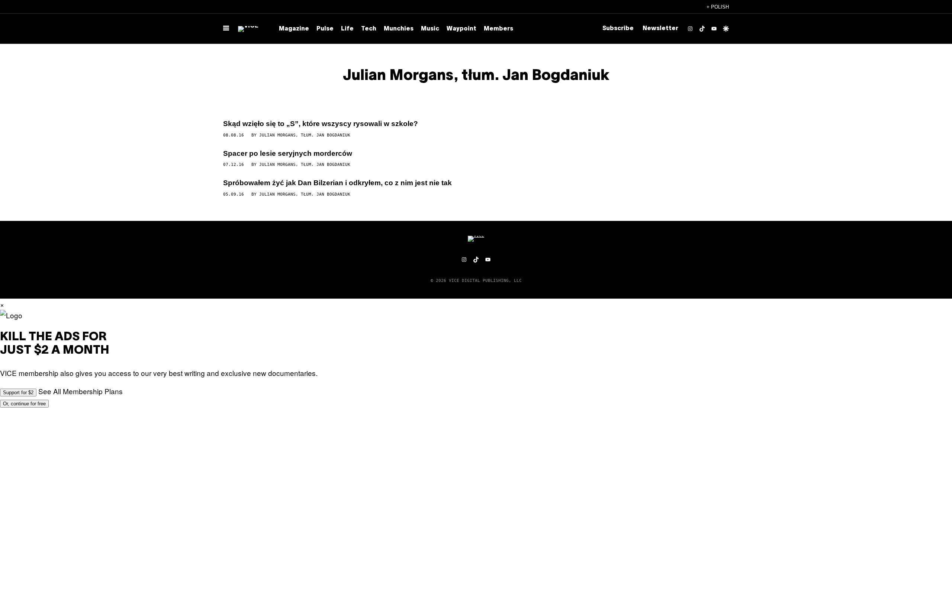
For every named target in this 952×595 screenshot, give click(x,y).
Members (498, 29)
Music (430, 29)
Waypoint (461, 29)
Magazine (294, 29)
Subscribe (618, 28)
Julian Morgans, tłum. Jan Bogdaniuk (304, 135)
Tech (368, 29)
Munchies (399, 29)
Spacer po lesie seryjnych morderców (287, 153)
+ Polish (718, 7)
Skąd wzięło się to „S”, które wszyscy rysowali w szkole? (320, 124)
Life (347, 29)
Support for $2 (18, 392)
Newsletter (660, 28)
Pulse (325, 29)
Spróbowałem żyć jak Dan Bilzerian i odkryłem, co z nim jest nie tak (337, 183)
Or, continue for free (24, 403)
